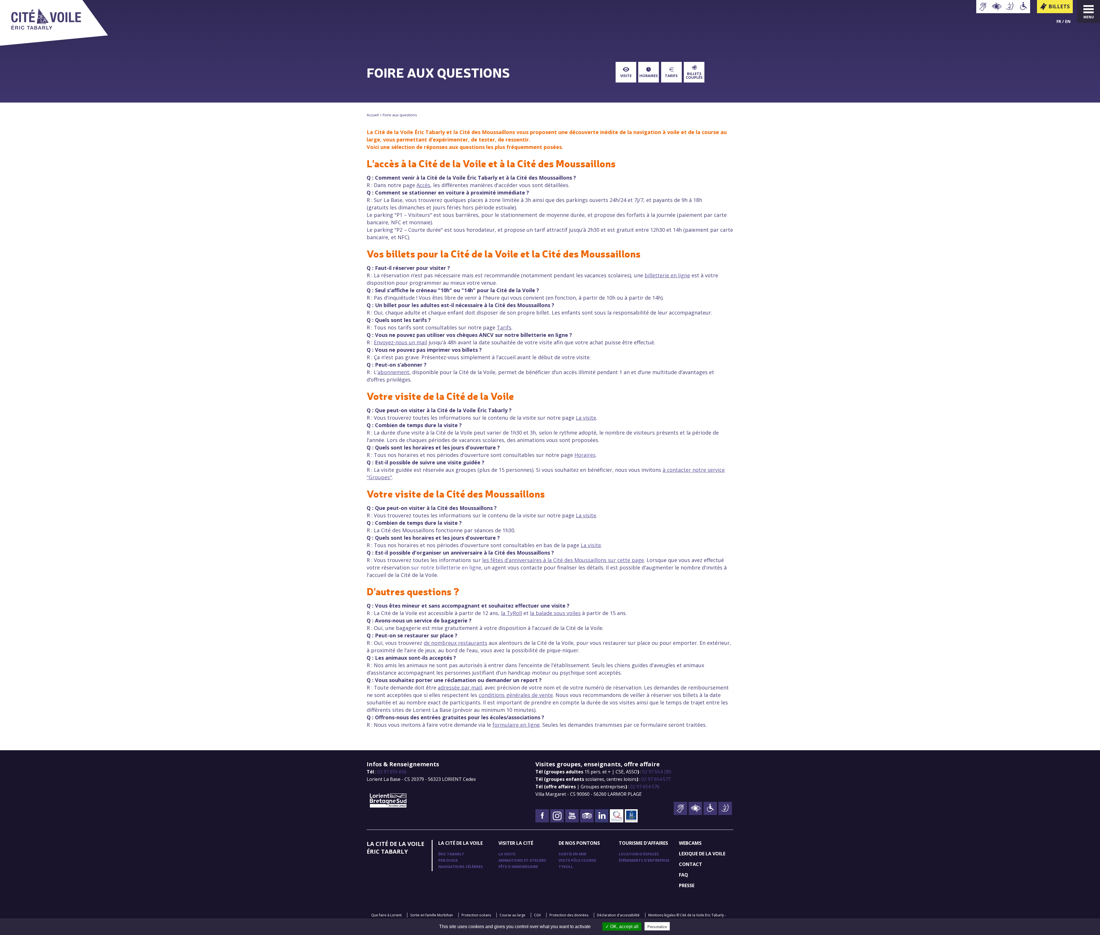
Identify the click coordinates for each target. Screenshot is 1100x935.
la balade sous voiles (555, 613)
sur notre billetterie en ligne (446, 567)
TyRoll (566, 866)
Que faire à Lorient (386, 915)
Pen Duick (448, 860)
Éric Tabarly (451, 854)
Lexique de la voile (702, 853)
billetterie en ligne (667, 275)
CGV (537, 915)
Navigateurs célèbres (460, 866)
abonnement (393, 372)
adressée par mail (460, 687)
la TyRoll (511, 613)
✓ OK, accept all (622, 926)
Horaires (648, 75)
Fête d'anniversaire (518, 866)
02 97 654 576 (644, 786)
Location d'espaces (639, 854)
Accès (423, 185)
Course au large (512, 915)
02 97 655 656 (391, 772)
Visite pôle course (577, 860)
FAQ (683, 875)
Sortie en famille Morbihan (431, 915)
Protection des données (568, 915)
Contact (690, 864)
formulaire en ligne (516, 724)
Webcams (690, 843)
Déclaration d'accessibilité (618, 915)
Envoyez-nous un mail (400, 342)
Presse (686, 885)
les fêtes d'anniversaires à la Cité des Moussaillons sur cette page (563, 560)
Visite (626, 75)
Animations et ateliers (522, 860)
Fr (1058, 21)
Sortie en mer (572, 854)
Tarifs (671, 75)
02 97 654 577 (656, 779)
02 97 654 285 (656, 772)
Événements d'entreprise (644, 860)
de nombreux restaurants (455, 642)
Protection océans (476, 915)
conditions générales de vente (516, 695)
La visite (586, 417)
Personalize (657, 927)
